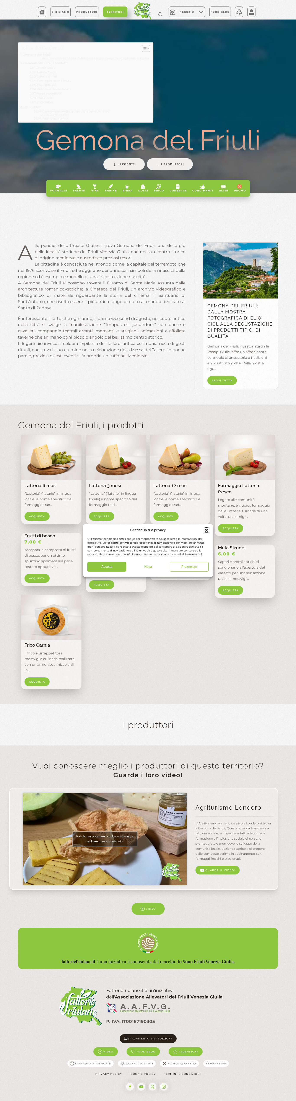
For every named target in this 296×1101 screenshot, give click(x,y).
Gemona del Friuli (37, 55)
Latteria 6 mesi (45, 67)
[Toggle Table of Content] (144, 48)
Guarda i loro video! (59, 115)
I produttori (32, 107)
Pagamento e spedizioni (151, 1038)
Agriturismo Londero (55, 118)
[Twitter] (152, 1087)
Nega (148, 566)
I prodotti (127, 164)
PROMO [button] (240, 190)
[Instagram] (164, 1087)
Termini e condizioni (182, 1073)
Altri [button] (223, 190)
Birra (128, 190)
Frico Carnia (45, 102)
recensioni (188, 1051)
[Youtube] (141, 1087)
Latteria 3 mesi (46, 72)
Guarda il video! (220, 870)
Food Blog (220, 11)
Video (151, 908)
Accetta (106, 566)
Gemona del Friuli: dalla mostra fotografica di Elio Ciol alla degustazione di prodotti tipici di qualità (99, 59)
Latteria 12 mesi (47, 76)
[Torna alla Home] (142, 11)
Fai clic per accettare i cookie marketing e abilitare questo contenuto (104, 839)
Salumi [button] (79, 190)
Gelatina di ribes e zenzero (53, 89)
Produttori (87, 11)
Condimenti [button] (202, 190)
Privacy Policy (108, 1073)
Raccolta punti (139, 1063)
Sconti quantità (182, 1063)
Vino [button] (95, 190)
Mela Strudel (45, 97)
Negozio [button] (187, 11)
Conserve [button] (178, 190)
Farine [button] (111, 190)
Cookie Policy (143, 1073)
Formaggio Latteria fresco (54, 80)
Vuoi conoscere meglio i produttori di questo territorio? (76, 111)
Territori (115, 11)
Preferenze (189, 566)
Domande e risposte (93, 1063)
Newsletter (216, 1063)
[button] (206, 530)
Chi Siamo (60, 11)
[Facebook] (130, 1087)
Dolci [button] (143, 190)
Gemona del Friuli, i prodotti (45, 63)
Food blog (146, 1051)
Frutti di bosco (46, 84)
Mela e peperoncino (49, 93)
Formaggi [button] (58, 190)
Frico (159, 190)
